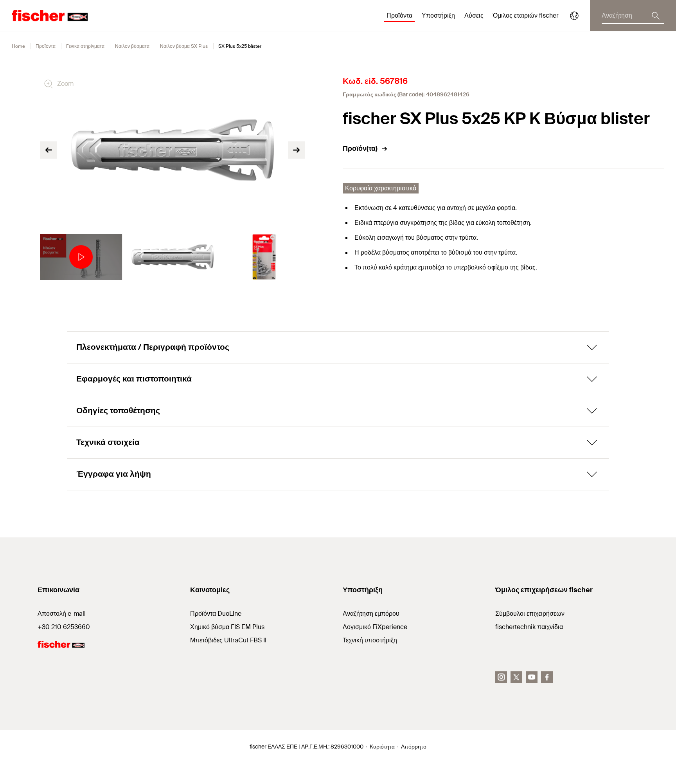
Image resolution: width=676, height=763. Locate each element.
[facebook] (547, 677)
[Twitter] (516, 677)
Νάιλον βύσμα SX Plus (184, 46)
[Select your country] (574, 15)
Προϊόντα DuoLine (215, 613)
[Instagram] (501, 677)
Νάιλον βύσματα (132, 46)
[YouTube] (532, 677)
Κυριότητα (382, 746)
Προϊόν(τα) (360, 148)
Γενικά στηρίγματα (85, 46)
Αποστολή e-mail (62, 613)
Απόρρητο (413, 746)
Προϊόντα (46, 46)
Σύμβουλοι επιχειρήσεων (530, 613)
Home (18, 46)
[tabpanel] (81, 257)
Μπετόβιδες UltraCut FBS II (228, 640)
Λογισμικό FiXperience (375, 627)
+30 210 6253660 (64, 627)
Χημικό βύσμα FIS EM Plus (227, 627)
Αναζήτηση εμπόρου (371, 613)
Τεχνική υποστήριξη (370, 640)
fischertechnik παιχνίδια (529, 627)
